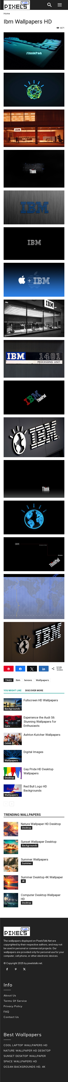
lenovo (28, 680)
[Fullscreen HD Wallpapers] (13, 704)
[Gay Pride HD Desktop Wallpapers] (13, 773)
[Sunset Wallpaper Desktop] (11, 847)
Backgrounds (12, 708)
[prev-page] (6, 804)
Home (7, 13)
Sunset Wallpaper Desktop (38, 841)
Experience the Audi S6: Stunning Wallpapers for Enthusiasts (40, 721)
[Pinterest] (15, 969)
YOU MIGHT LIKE (12, 690)
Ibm (18, 680)
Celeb (8, 743)
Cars (7, 725)
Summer (27, 863)
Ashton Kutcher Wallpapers (42, 734)
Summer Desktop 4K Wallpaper (42, 877)
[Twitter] (24, 969)
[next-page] (11, 804)
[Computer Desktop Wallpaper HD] (11, 900)
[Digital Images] (13, 756)
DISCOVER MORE (34, 690)
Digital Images (33, 752)
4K (23, 881)
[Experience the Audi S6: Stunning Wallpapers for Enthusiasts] (13, 721)
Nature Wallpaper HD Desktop (41, 824)
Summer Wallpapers (34, 859)
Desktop (9, 777)
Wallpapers (42, 680)
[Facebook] (7, 969)
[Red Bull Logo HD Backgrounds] (13, 790)
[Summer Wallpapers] (11, 864)
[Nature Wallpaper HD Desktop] (11, 829)
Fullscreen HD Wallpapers (41, 700)
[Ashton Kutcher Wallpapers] (13, 739)
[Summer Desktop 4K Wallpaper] (11, 882)
